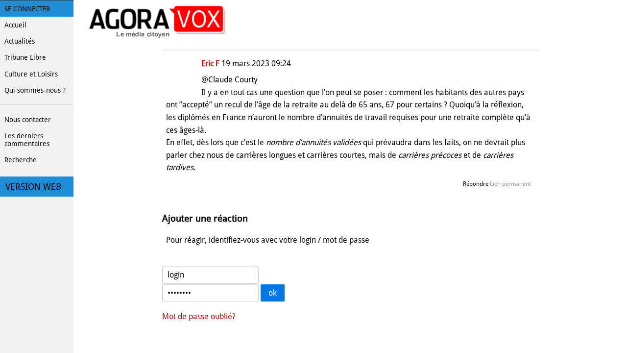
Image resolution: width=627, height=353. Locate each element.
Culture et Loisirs (31, 74)
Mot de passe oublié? (199, 316)
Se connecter (27, 9)
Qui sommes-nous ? (35, 90)
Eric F (210, 63)
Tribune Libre (25, 57)
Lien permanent (510, 183)
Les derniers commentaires (26, 140)
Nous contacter (27, 120)
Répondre (475, 183)
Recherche (20, 160)
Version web (33, 187)
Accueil (15, 25)
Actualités (19, 41)
